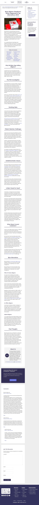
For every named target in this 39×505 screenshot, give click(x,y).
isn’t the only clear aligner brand (14, 261)
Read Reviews (32, 35)
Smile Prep (20, 2)
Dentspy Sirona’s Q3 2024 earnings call (11, 118)
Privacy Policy (19, 500)
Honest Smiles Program (34, 489)
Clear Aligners (16, 6)
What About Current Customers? (16, 57)
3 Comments (17, 16)
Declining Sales (9, 57)
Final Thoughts (16, 60)
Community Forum (10, 361)
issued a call (20, 94)
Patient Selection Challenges (32, 14)
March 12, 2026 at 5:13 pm (7, 393)
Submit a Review (32, 490)
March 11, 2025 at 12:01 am (9, 430)
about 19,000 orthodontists (15, 95)
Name (5, 466)
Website (5, 475)
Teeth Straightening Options (9, 6)
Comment (5, 454)
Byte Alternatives (17, 59)
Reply (4, 415)
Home (3, 6)
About (14, 500)
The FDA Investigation (31, 12)
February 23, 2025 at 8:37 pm (8, 418)
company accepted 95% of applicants (12, 150)
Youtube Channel (18, 361)
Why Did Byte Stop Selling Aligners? (9, 53)
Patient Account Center (10, 253)
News (25, 500)
